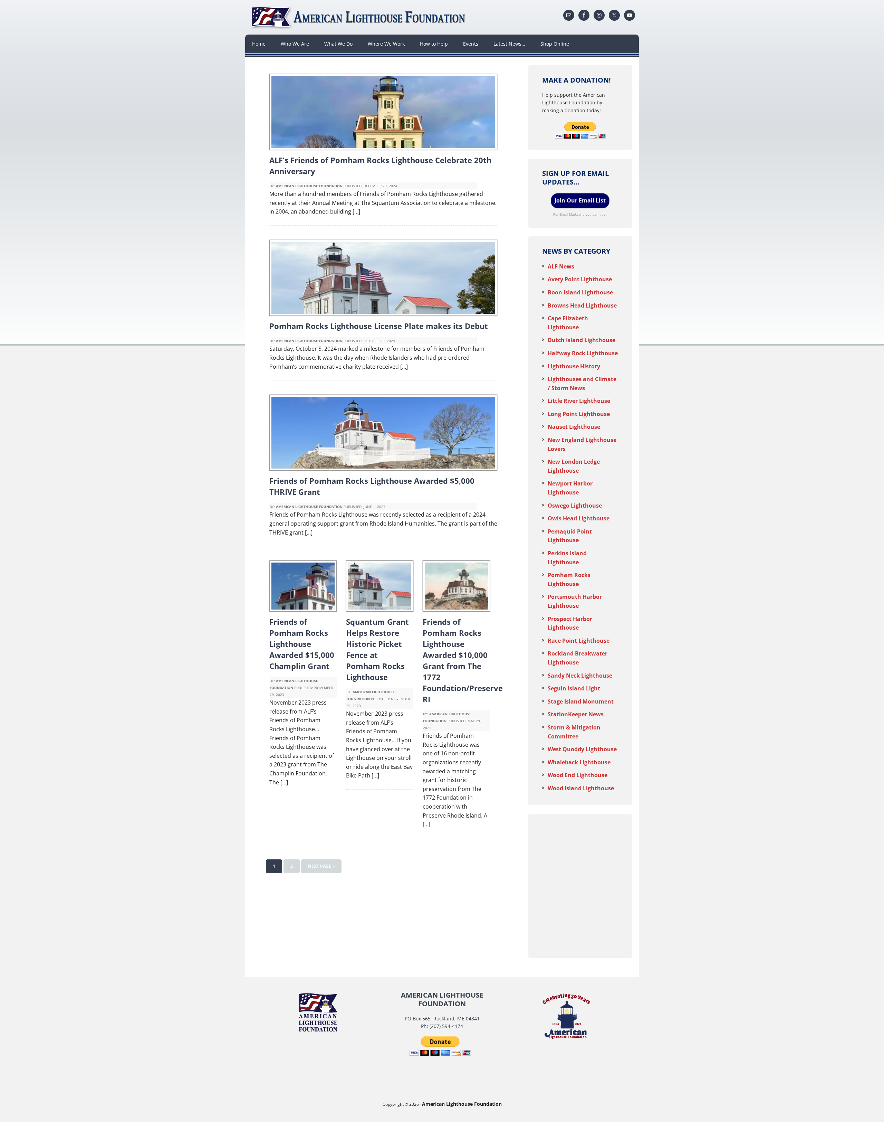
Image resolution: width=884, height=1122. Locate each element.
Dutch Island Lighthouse (581, 340)
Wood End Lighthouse (577, 775)
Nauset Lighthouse (574, 427)
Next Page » (321, 866)
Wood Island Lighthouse (581, 788)
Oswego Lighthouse (575, 505)
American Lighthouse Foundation (359, 17)
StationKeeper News (576, 714)
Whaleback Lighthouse (579, 762)
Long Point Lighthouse (579, 414)
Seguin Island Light (574, 688)
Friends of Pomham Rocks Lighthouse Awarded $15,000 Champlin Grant (301, 643)
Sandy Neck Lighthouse (580, 675)
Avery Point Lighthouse (580, 279)
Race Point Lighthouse (578, 640)
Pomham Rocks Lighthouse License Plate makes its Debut (378, 326)
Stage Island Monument (581, 701)
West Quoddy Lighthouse (582, 749)
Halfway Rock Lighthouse (583, 353)
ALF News (561, 266)
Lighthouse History (574, 366)
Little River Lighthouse (579, 401)
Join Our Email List (580, 200)
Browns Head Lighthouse (582, 305)
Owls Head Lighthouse (578, 518)
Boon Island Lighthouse (580, 292)
